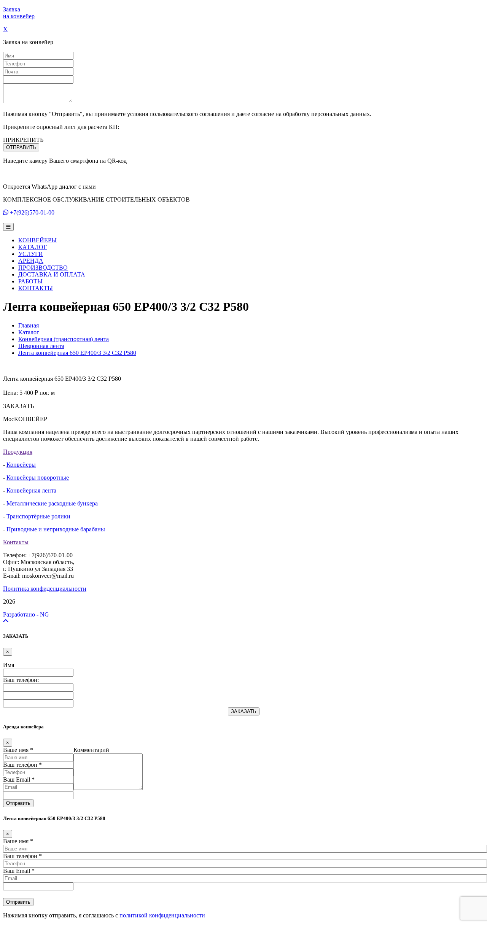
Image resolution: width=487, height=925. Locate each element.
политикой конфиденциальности (162, 915)
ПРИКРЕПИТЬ (23, 140)
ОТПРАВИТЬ (21, 147)
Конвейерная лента (31, 490)
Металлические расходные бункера (52, 503)
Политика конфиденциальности (44, 588)
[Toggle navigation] (8, 227)
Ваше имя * (18, 750)
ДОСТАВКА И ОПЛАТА (51, 274)
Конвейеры (21, 464)
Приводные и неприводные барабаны (55, 529)
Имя (8, 665)
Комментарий (91, 750)
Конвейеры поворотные (37, 477)
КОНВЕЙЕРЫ (37, 240)
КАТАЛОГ (32, 247)
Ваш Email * (19, 779)
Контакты (16, 542)
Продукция (17, 451)
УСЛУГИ (30, 254)
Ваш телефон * (22, 764)
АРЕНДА (30, 260)
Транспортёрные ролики (38, 516)
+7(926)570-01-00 (32, 212)
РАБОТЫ (30, 281)
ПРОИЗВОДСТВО (43, 267)
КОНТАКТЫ (35, 288)
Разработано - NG (26, 614)
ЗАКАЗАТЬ (243, 711)
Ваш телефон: (21, 680)
